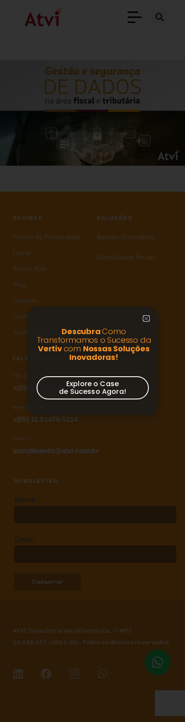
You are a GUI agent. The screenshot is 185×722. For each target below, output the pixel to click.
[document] (92, 361)
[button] (146, 318)
